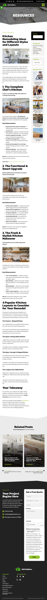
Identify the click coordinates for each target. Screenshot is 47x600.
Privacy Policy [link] (41, 598)
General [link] (34, 47)
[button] (43, 5)
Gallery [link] (4, 581)
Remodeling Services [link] (7, 585)
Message (28, 508)
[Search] (41, 36)
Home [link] (3, 576)
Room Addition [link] (36, 53)
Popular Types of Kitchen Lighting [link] (17, 161)
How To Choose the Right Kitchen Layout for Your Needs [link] (12, 459)
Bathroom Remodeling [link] (38, 45)
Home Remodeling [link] (37, 48)
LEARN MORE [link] (8, 464)
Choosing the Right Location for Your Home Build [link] (38, 83)
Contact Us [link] (5, 591)
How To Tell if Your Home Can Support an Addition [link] (38, 97)
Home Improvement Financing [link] (7, 593)
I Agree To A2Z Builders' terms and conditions (33, 531)
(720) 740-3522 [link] (41, 1)
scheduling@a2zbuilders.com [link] (25, 1)
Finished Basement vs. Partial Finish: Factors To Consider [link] (38, 125)
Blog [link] (3, 580)
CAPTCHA (28, 521)
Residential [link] (35, 51)
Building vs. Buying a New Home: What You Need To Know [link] (38, 111)
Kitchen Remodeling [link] (8, 32)
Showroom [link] (5, 589)
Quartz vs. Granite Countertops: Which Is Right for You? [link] (33, 459)
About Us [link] (4, 578)
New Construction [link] (6, 587)
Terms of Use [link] (30, 598)
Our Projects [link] (5, 583)
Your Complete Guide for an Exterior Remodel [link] (38, 139)
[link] (1, 7)
